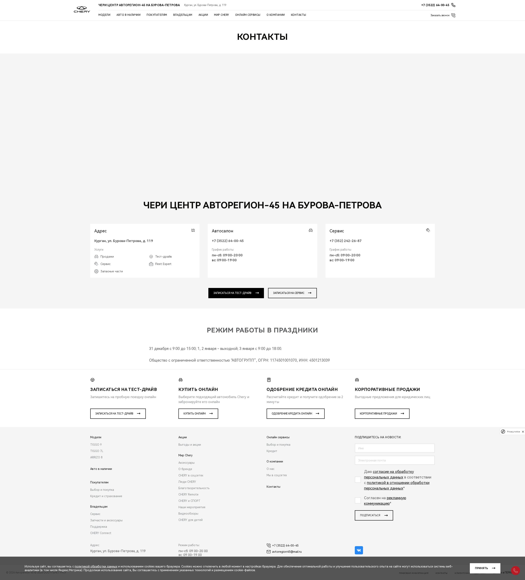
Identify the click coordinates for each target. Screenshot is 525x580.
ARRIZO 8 (96, 457)
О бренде (185, 469)
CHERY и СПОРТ (189, 500)
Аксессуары (186, 462)
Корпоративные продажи (378, 413)
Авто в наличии (128, 15)
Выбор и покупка (102, 489)
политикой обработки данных (96, 566)
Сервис (95, 514)
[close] (523, 431)
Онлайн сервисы (247, 15)
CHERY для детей (190, 520)
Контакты (298, 15)
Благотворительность (194, 488)
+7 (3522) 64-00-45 (228, 241)
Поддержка (98, 526)
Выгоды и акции (189, 444)
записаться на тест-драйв (232, 293)
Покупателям (157, 15)
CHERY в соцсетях (190, 475)
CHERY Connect (100, 533)
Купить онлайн (195, 413)
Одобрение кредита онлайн (292, 413)
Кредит (272, 451)
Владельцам (182, 15)
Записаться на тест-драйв (114, 413)
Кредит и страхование (106, 496)
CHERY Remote (188, 494)
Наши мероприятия (191, 507)
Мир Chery (221, 15)
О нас (270, 468)
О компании (276, 15)
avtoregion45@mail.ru (287, 551)
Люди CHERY (187, 481)
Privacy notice (513, 431)
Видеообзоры (188, 513)
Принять (481, 568)
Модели (104, 15)
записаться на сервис (288, 293)
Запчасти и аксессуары (106, 520)
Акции (203, 15)
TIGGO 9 (96, 444)
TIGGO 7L (96, 451)
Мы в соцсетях (277, 475)
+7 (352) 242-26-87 (346, 241)
